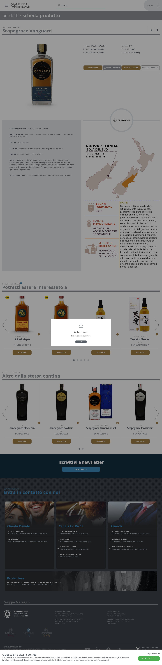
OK (81, 342)
